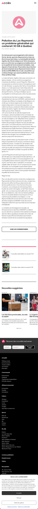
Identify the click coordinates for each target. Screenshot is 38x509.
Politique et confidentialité (24, 506)
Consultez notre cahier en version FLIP (22, 267)
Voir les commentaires (19, 229)
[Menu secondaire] (35, 3)
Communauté (33, 292)
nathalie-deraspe (9, 49)
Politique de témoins (12, 506)
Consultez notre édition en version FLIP (22, 254)
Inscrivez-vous (30, 347)
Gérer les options (19, 503)
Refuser (19, 498)
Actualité (4, 292)
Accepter (19, 493)
